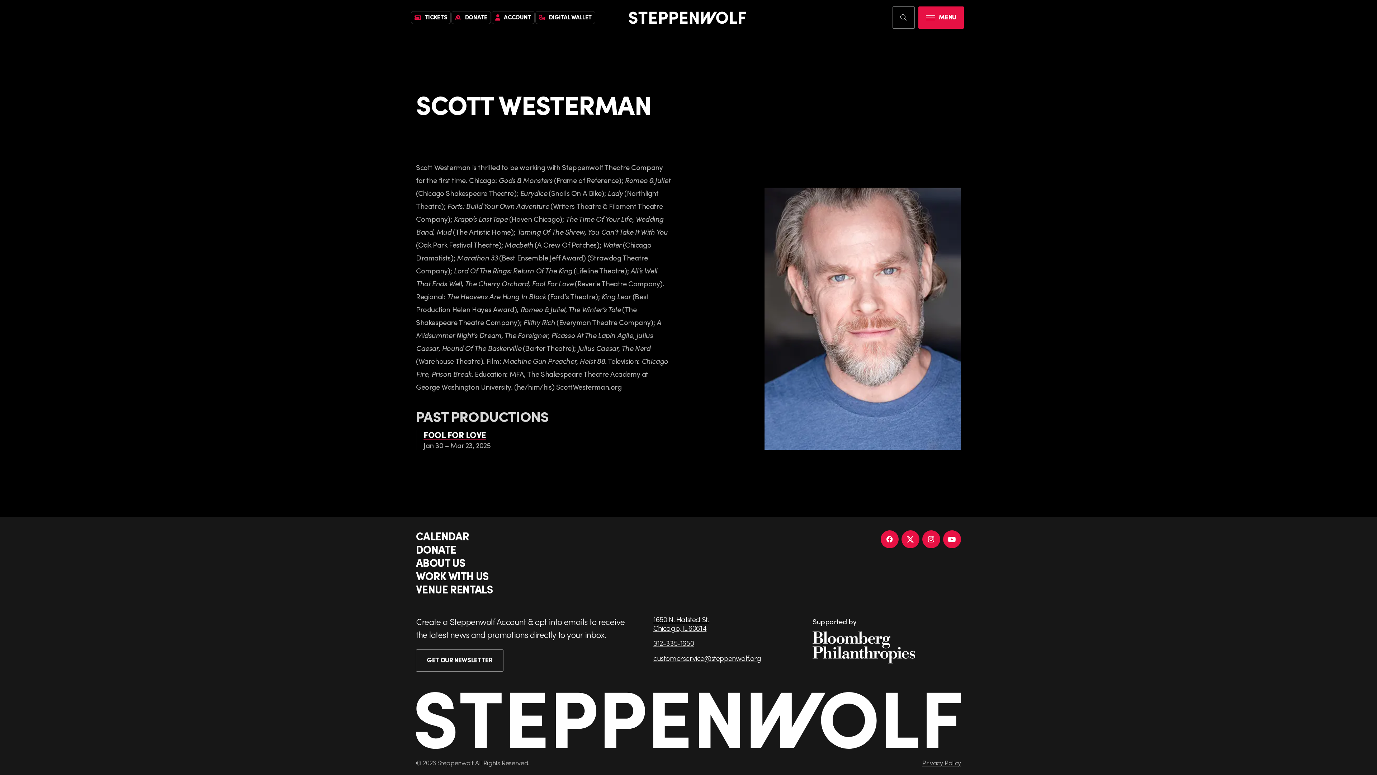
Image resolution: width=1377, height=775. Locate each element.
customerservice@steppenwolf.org (707, 658)
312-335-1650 (673, 643)
